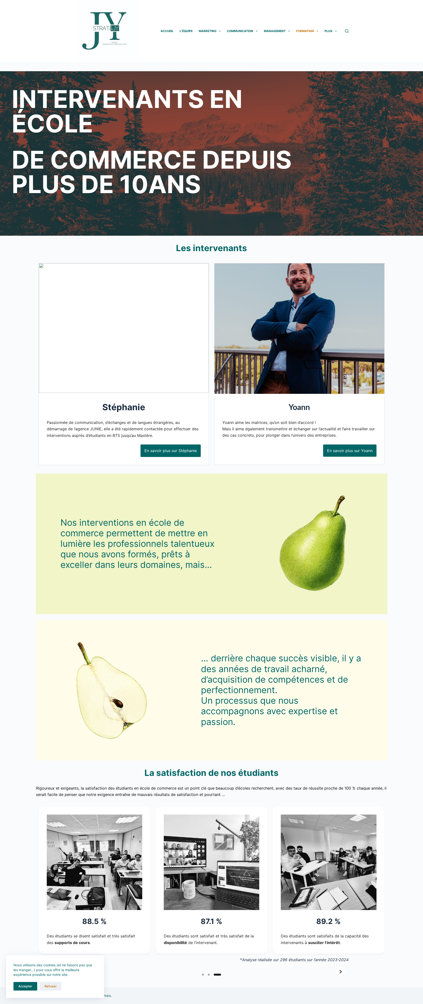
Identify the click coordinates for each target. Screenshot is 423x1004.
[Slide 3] (220, 975)
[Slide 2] (214, 975)
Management (275, 31)
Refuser (51, 986)
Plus (328, 31)
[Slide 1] (205, 975)
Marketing (207, 31)
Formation (305, 31)
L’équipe (186, 31)
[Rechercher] (347, 31)
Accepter (25, 986)
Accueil (167, 31)
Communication (240, 31)
